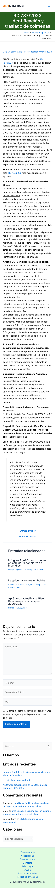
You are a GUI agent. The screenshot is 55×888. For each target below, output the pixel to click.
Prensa (28, 570)
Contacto (27, 863)
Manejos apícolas (15, 570)
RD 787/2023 (14, 173)
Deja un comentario (12, 51)
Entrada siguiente (27, 537)
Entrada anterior (27, 531)
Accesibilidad (27, 856)
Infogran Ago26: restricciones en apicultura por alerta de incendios (27, 563)
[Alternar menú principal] (49, 6)
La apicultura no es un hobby (26, 580)
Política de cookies (27, 873)
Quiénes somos (27, 859)
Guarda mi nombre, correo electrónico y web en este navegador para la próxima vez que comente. (27, 714)
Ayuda (27, 870)
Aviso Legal (27, 866)
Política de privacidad (27, 877)
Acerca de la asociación (18, 584)
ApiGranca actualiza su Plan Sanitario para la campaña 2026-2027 (26, 601)
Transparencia (28, 852)
